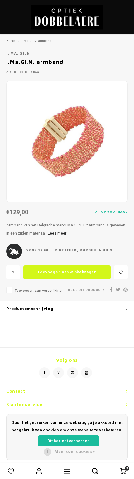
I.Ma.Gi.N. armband (36, 41)
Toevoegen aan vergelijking (38, 290)
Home (10, 41)
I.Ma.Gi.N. (19, 53)
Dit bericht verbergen (68, 441)
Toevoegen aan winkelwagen (66, 272)
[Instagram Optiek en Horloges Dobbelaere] (58, 372)
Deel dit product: (86, 290)
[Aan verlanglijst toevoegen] (121, 272)
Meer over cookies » (75, 451)
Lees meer (57, 233)
